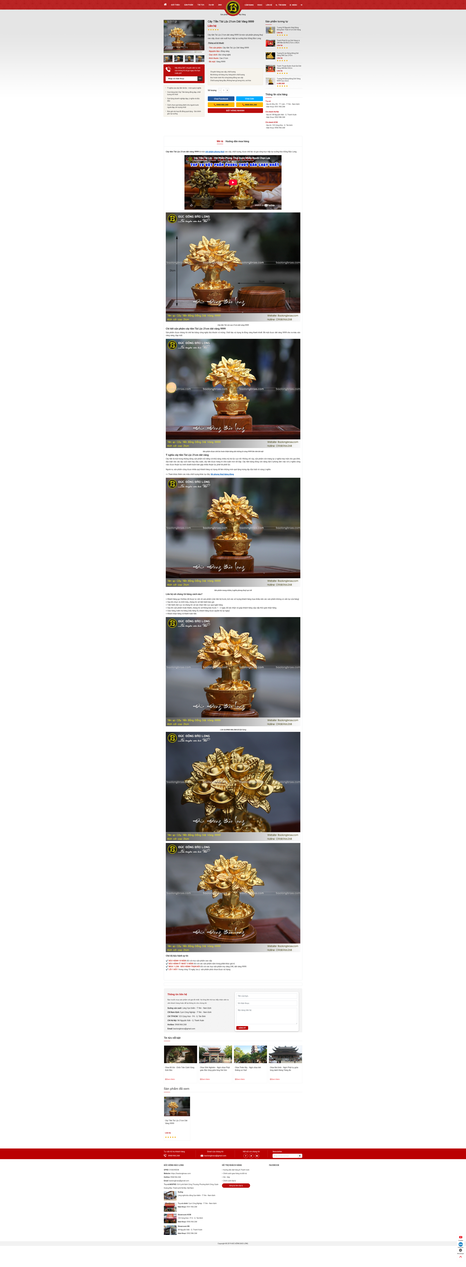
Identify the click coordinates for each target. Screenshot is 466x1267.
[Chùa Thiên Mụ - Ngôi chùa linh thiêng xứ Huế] (250, 1054)
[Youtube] (257, 1156)
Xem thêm (171, 1079)
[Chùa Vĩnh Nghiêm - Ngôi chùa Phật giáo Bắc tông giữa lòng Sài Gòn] (215, 1054)
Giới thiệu (175, 5)
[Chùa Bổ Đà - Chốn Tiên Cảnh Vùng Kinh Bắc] (180, 1054)
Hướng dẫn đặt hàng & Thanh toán (236, 1170)
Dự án (211, 5)
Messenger (460, 1253)
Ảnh (220, 5)
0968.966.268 (181, 1024)
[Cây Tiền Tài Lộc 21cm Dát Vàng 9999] (177, 1106)
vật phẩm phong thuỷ (214, 152)
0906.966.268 (192, 1222)
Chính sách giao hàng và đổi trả (235, 1173)
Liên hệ (269, 5)
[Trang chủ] (165, 4)
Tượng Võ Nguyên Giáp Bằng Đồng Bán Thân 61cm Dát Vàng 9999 (289, 30)
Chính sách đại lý (229, 1181)
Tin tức (200, 5)
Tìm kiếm (282, 5)
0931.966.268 (192, 1207)
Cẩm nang (249, 5)
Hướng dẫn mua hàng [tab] (237, 141)
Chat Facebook (221, 99)
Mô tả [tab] (220, 141)
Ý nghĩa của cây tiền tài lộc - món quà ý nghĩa (184, 88)
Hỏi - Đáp (226, 1177)
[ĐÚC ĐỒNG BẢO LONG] (233, 7)
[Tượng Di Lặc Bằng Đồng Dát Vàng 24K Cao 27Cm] (270, 56)
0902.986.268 (192, 1233)
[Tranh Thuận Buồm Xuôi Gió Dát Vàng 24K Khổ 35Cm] (270, 68)
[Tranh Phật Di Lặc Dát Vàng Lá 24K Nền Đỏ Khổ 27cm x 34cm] (270, 43)
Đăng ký (242, 1028)
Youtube (460, 1240)
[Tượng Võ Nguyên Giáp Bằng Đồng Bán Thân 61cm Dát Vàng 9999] (270, 30)
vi (301, 5)
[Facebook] (245, 1156)
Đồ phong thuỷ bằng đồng (222, 474)
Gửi (200, 78)
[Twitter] (251, 1156)
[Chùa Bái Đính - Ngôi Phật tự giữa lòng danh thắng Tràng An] (285, 1054)
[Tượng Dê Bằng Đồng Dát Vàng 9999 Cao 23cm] (270, 81)
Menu (294, 5)
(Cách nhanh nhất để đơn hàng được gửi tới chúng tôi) (235, 111)
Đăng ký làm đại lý (236, 1186)
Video (259, 5)
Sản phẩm (188, 5)
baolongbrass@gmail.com (184, 1029)
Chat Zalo (249, 99)
